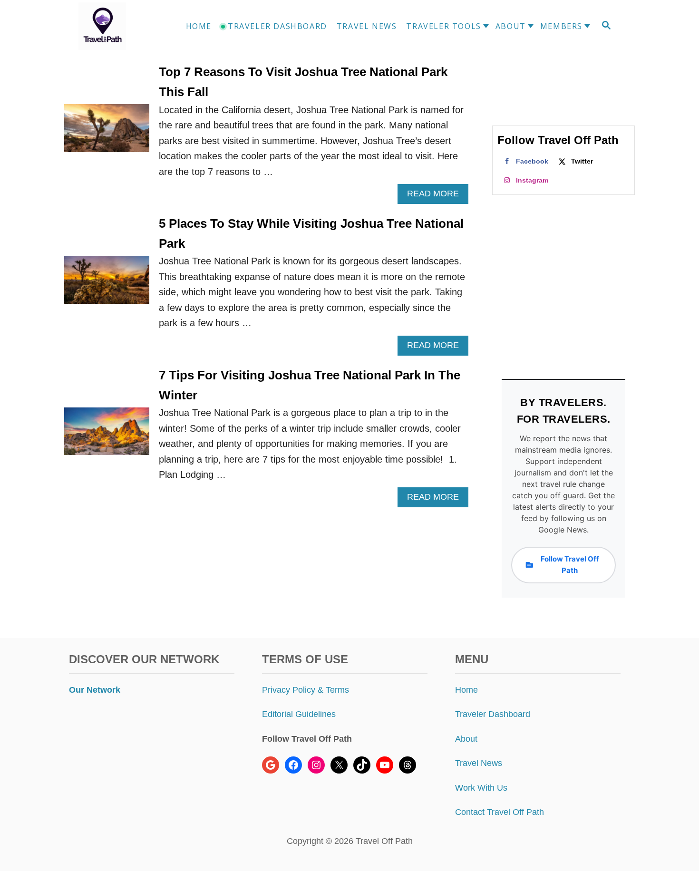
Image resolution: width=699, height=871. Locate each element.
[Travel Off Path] (113, 26)
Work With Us (481, 788)
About (466, 739)
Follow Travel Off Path (570, 564)
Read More (436, 196)
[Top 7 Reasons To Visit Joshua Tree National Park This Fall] (106, 133)
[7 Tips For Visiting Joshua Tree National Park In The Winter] (106, 436)
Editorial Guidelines (299, 714)
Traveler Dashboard (492, 714)
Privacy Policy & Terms (305, 690)
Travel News (478, 763)
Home (466, 690)
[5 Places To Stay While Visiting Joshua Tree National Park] (106, 284)
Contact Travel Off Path (499, 812)
